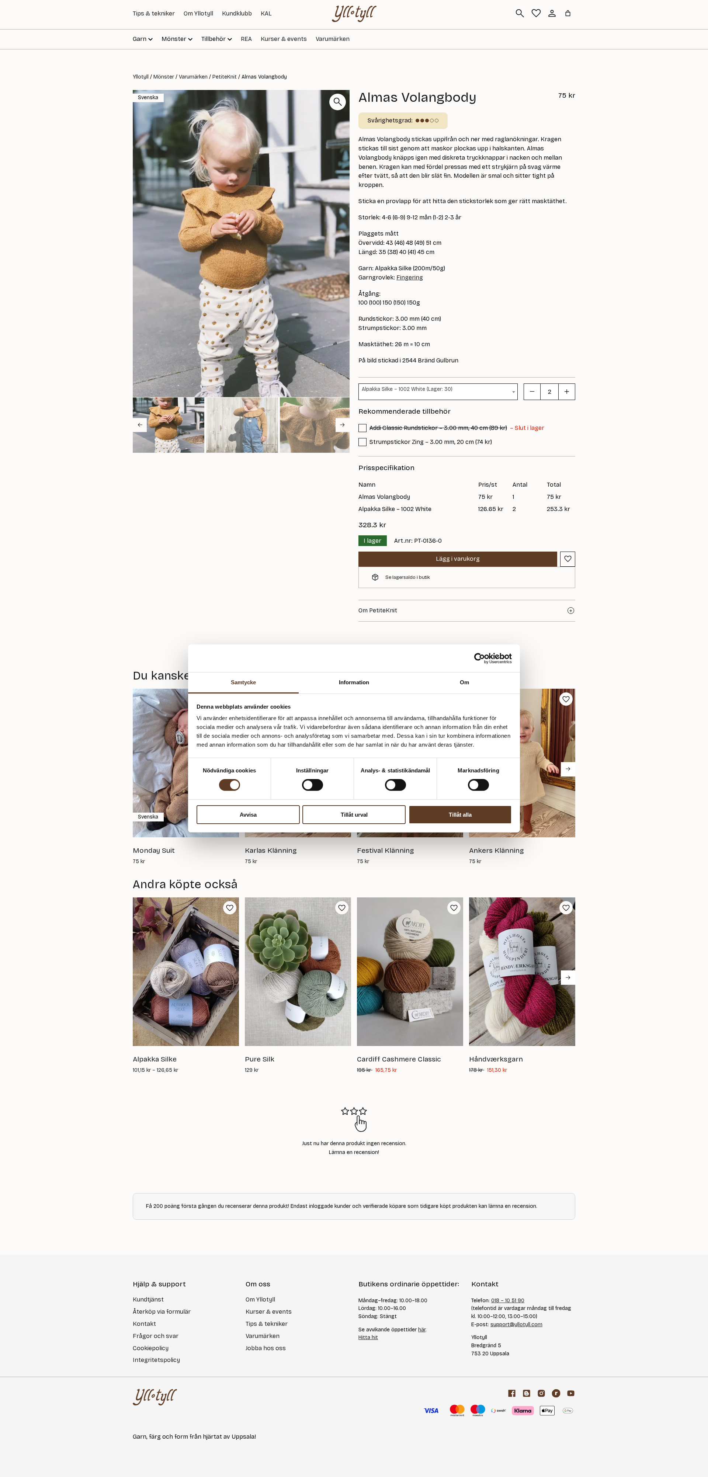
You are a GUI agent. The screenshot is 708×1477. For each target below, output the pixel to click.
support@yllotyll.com (516, 1324)
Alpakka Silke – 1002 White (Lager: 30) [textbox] (407, 389)
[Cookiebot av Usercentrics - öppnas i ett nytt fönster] (479, 658)
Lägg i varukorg (458, 558)
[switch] (312, 785)
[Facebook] (511, 1393)
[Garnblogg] (526, 1393)
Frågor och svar (155, 1335)
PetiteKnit (224, 77)
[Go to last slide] (140, 425)
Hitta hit (368, 1337)
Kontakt (144, 1323)
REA (246, 38)
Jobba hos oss (266, 1348)
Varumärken (333, 38)
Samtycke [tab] (243, 682)
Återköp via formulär (162, 1311)
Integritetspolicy (156, 1359)
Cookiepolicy (151, 1348)
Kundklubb (237, 13)
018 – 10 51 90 (507, 1300)
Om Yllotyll (198, 13)
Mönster (163, 77)
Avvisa (248, 815)
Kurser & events (284, 38)
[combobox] (438, 391)
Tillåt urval (354, 815)
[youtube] (570, 1393)
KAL (266, 13)
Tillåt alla (460, 815)
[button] (168, 425)
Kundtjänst (148, 1299)
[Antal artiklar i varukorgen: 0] (567, 13)
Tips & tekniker (154, 13)
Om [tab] (464, 682)
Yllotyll (141, 77)
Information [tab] (354, 682)
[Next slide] (343, 425)
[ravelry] (556, 1393)
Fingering (409, 277)
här (422, 1330)
